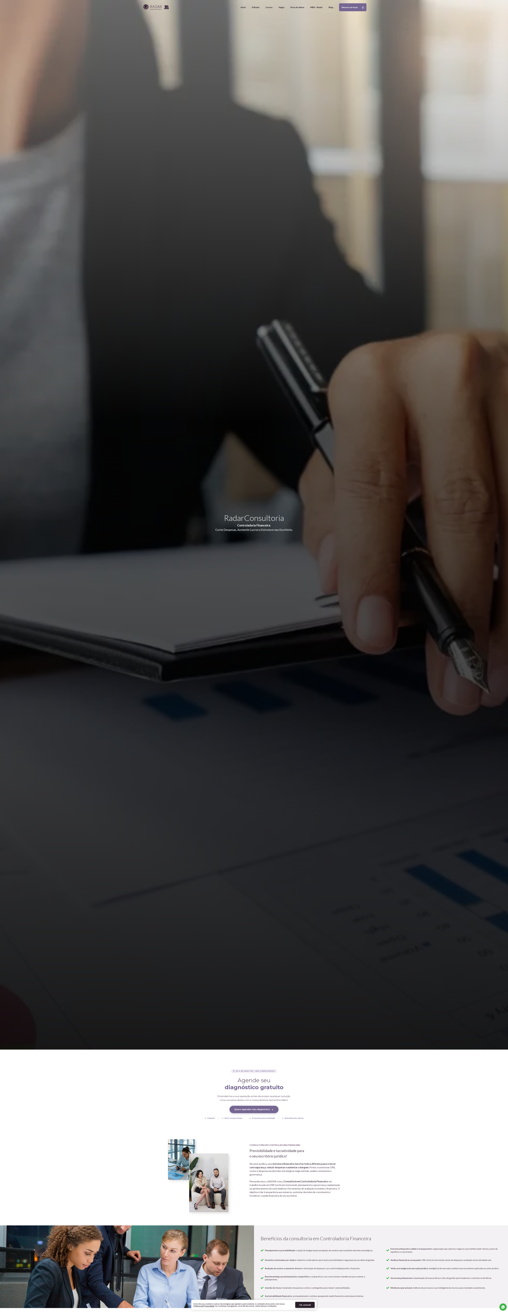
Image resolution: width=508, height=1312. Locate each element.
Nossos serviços (348, 8)
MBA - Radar (316, 7)
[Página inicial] (156, 7)
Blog (331, 7)
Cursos (269, 7)
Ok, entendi (305, 1305)
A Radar (256, 7)
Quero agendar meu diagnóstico (252, 1109)
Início (243, 7)
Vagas (281, 7)
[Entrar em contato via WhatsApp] (503, 1307)
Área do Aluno (297, 7)
